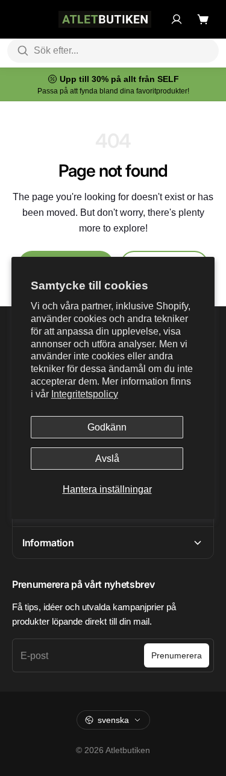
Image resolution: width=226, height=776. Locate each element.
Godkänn (107, 427)
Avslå (107, 458)
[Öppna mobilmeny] (18, 19)
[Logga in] (176, 19)
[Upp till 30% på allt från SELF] (113, 84)
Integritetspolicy (84, 394)
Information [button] (48, 543)
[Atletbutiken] (104, 19)
